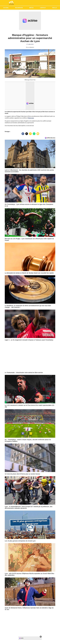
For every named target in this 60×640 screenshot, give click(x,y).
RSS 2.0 (54, 7)
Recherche (19, 7)
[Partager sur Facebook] (22, 134)
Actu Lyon (31, 118)
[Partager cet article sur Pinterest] (30, 134)
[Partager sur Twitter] (26, 134)
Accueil (6, 7)
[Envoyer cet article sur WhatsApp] (33, 134)
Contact (43, 7)
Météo (31, 7)
